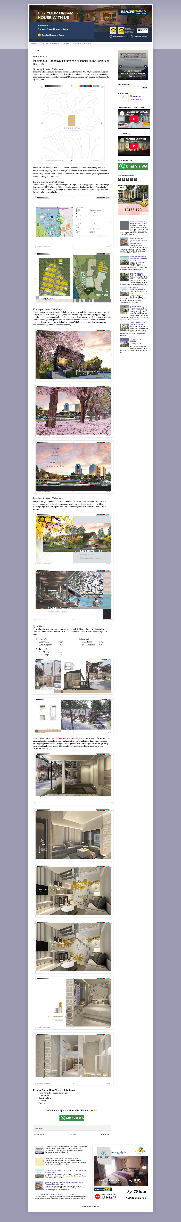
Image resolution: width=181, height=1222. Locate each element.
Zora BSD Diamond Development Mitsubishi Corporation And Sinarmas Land (139, 290)
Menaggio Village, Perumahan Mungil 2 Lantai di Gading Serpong (138, 308)
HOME (37, 51)
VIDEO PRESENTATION (82, 44)
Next (145, 66)
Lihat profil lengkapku (137, 99)
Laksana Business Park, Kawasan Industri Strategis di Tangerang (66, 1146)
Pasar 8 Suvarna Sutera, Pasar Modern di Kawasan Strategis (139, 258)
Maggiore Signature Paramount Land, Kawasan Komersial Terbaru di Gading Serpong (139, 241)
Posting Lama (105, 1134)
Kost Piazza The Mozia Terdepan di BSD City (137, 274)
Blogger (96, 1206)
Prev (120, 66)
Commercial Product (51, 44)
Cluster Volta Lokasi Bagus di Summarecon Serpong (62, 1158)
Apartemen (35, 44)
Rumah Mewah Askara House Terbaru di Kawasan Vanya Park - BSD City (139, 223)
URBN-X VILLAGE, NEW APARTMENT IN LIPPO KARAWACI (56, 1194)
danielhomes (136, 96)
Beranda (73, 1134)
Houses (66, 44)
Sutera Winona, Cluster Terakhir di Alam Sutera (137, 323)
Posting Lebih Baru (40, 1134)
